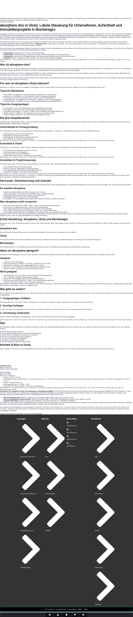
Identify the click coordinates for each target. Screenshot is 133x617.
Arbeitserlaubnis (32, 150)
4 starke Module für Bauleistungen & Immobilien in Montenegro (84, 407)
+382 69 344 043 (15, 377)
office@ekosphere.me (16, 382)
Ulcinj (18, 42)
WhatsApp (110, 59)
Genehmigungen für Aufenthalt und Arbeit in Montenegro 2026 (43, 407)
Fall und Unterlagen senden (123, 320)
